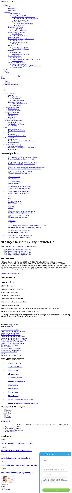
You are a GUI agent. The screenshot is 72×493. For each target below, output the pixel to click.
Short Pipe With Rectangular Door (11, 355)
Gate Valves (11, 95)
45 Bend (10, 208)
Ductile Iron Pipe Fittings (15, 27)
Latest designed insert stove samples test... (16, 458)
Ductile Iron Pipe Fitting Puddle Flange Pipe (14, 338)
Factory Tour (12, 8)
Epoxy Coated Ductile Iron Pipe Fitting (12, 343)
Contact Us (7, 73)
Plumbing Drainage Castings (20, 49)
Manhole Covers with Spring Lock (18, 193)
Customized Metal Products (16, 62)
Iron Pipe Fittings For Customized (11, 348)
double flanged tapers (16, 381)
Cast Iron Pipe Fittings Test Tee (10, 330)
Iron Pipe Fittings (6, 346)
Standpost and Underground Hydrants (27, 18)
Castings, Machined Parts (19, 64)
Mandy (3, 488)
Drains (10, 45)
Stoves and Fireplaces (14, 56)
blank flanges (13, 396)
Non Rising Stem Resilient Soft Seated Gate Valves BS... (25, 227)
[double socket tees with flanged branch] (20, 399)
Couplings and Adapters (19, 30)
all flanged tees (9, 326)
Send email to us (5, 273)
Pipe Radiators (16, 52)
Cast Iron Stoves (17, 57)
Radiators (11, 51)
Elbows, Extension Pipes (19, 104)
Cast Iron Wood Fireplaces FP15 (18, 217)
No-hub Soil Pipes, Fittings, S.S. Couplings (21, 39)
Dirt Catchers (12, 117)
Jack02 (3, 486)
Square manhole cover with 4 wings (19, 188)
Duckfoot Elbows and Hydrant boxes (23, 22)
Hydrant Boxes (16, 105)
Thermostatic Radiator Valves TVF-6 (19, 173)
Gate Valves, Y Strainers (19, 15)
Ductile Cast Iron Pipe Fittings (10, 333)
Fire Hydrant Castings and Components (23, 17)
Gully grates (11, 115)
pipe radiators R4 (13, 178)
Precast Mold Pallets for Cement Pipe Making (21, 159)
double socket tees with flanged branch (23, 403)
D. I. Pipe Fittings (17, 29)
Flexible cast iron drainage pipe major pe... (17, 473)
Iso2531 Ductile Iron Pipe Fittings (11, 350)
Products (7, 12)
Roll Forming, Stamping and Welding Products (22, 148)
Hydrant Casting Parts (22, 20)
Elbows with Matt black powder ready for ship (19, 465)
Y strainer (11, 222)
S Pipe (3, 353)
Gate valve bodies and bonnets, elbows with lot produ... (24, 169)
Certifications (12, 10)
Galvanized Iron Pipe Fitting (9, 345)
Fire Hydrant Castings (14, 97)
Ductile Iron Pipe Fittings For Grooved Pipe (14, 340)
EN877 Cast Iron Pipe (14, 203)
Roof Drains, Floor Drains (20, 47)
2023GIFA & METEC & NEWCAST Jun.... (18, 443)
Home (6, 5)
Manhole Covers (17, 34)
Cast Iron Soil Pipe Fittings (20, 42)
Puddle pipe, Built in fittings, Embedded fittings (22, 164)
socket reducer (13, 389)
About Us (7, 7)
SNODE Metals (5, 489)
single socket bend (15, 367)
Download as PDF (16, 273)
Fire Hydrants (16, 98)
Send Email (4, 484)
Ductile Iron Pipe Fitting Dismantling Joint (13, 336)
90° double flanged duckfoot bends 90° (19, 237)
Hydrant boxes (20, 25)
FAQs (6, 71)
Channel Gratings (13, 37)
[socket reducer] (13, 385)
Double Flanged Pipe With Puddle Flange (13, 331)
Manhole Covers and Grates (16, 32)
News (6, 69)
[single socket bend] (14, 363)
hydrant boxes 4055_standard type (18, 232)
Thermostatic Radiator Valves (20, 54)
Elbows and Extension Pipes (24, 23)
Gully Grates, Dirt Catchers (20, 35)
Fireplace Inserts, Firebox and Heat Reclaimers (26, 59)
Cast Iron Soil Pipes (18, 40)
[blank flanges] (13, 392)
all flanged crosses (12, 325)
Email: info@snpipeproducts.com (14, 430)
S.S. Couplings (16, 44)
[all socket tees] (13, 370)
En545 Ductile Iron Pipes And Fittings (12, 341)
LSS (9, 198)
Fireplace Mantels (17, 61)
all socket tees (13, 374)
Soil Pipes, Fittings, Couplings (13, 120)
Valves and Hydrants (14, 13)
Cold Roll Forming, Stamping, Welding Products (26, 66)
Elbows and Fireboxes (14, 102)
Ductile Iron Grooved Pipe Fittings (11, 335)
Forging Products (17, 67)
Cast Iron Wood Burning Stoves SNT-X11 (20, 213)
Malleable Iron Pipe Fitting (9, 352)
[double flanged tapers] (15, 378)
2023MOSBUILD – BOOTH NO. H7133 (16, 451)
